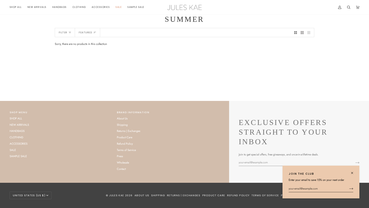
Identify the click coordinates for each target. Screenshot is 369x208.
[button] (59, 7)
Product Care (124, 137)
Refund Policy (125, 144)
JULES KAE (116, 195)
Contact (121, 169)
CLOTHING (16, 137)
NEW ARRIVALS (19, 125)
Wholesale (123, 162)
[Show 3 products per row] (302, 32)
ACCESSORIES (18, 144)
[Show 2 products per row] (295, 32)
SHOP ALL (16, 118)
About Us (122, 118)
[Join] (348, 188)
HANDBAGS (17, 131)
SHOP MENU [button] (18, 112)
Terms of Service (126, 150)
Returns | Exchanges (128, 131)
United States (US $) (29, 195)
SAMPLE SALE (18, 156)
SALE (13, 150)
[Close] (353, 171)
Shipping (122, 125)
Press (120, 156)
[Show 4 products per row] (310, 32)
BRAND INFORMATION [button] (133, 112)
